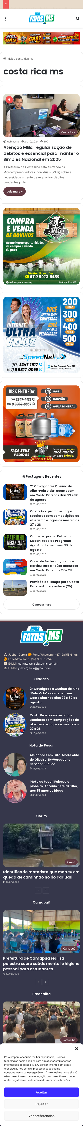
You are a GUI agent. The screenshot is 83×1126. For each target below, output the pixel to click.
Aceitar (41, 1092)
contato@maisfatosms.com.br (38, 663)
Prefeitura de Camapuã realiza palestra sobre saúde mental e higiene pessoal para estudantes (41, 964)
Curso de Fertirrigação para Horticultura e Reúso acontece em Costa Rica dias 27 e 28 (54, 565)
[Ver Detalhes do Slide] (41, 38)
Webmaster (13, 141)
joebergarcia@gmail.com (34, 668)
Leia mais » (15, 191)
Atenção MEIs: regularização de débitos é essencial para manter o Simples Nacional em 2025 (41, 153)
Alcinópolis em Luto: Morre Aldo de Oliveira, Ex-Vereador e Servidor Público (54, 759)
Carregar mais (41, 604)
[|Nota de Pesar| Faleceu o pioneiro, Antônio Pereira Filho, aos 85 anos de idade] (15, 791)
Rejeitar (42, 1104)
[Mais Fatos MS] (41, 18)
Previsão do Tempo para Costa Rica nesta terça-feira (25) (54, 584)
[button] (76, 1049)
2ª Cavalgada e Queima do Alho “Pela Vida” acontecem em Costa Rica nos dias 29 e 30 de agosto (54, 493)
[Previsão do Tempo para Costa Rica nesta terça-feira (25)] (15, 588)
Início (10, 58)
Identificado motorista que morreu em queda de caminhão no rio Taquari (41, 874)
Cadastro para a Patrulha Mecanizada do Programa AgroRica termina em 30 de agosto (51, 543)
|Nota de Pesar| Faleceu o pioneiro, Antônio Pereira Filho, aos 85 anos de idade (54, 786)
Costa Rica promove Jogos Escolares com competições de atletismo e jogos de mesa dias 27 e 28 (54, 518)
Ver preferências (41, 1116)
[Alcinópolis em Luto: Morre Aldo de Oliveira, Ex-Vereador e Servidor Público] (15, 764)
